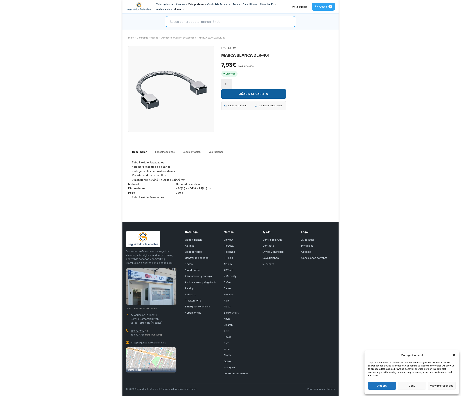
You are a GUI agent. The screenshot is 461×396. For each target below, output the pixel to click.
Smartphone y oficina (197, 306)
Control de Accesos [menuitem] (218, 4)
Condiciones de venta (314, 258)
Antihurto (190, 294)
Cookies (306, 251)
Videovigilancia (193, 239)
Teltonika (229, 251)
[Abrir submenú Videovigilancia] (174, 4)
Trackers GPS (193, 300)
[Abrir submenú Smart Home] (258, 4)
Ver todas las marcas (236, 373)
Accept (382, 385)
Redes (189, 264)
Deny (412, 385)
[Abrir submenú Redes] (241, 4)
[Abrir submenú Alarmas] (186, 4)
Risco (227, 306)
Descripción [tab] (139, 151)
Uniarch (228, 325)
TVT (226, 343)
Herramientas (193, 312)
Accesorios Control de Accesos (178, 37)
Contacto (268, 245)
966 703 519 (137, 330)
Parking (189, 288)
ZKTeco (228, 270)
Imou (227, 349)
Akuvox (228, 264)
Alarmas (189, 245)
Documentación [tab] (192, 151)
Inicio (131, 37)
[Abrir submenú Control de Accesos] (231, 4)
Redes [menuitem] (236, 4)
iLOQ (227, 331)
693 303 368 (138, 334)
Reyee (228, 337)
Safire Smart (231, 312)
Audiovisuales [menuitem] (164, 9)
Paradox (229, 245)
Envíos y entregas (273, 251)
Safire (227, 282)
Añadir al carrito (253, 93)
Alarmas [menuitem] (180, 4)
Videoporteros (193, 251)
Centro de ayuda (272, 239)
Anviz (227, 318)
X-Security (230, 276)
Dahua (227, 288)
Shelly (227, 355)
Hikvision (229, 294)
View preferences (441, 385)
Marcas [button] (178, 9)
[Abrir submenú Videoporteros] (205, 4)
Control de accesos (197, 258)
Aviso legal (307, 239)
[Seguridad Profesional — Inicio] (138, 6)
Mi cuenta (268, 264)
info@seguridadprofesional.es (148, 342)
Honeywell (230, 367)
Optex (227, 361)
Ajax (226, 300)
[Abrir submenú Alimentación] (276, 4)
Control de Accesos (147, 37)
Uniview (228, 239)
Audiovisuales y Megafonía (200, 282)
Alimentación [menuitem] (267, 4)
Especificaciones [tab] (165, 151)
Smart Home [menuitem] (250, 4)
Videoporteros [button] (196, 4)
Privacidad (307, 245)
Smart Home (192, 270)
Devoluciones (271, 258)
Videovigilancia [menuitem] (164, 4)
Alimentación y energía (198, 276)
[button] (454, 355)
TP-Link (228, 258)
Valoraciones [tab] (216, 151)
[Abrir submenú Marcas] (183, 9)
